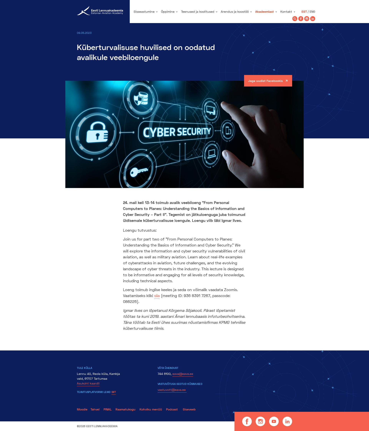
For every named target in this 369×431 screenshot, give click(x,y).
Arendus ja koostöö (235, 11)
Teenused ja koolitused (197, 11)
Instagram (260, 421)
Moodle (82, 409)
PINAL (107, 409)
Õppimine (168, 11)
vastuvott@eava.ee (172, 389)
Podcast (172, 409)
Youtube (274, 421)
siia (157, 295)
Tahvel (95, 409)
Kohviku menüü (151, 409)
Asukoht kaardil (88, 383)
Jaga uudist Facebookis (265, 80)
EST (304, 11)
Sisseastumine (144, 11)
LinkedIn (287, 421)
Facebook (247, 421)
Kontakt (286, 11)
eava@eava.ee (182, 373)
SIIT (113, 392)
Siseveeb (189, 409)
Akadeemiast (264, 11)
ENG (312, 11)
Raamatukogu (125, 409)
